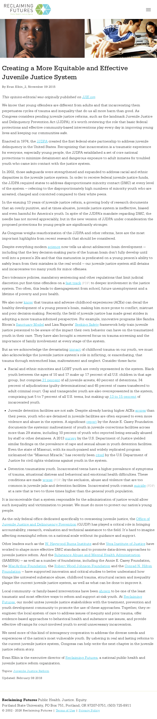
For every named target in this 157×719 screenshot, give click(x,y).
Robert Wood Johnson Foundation (82, 566)
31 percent (50, 380)
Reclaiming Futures (81, 658)
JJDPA (42, 141)
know (28, 302)
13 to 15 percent (123, 397)
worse (48, 480)
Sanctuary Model (30, 324)
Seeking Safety (87, 324)
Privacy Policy (89, 710)
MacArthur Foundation (27, 566)
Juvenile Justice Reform (31, 671)
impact (75, 349)
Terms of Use (65, 710)
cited (100, 455)
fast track (73, 283)
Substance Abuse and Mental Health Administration (97, 555)
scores (140, 410)
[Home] (27, 9)
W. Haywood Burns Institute (68, 544)
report (91, 422)
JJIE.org (88, 97)
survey (70, 438)
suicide (140, 485)
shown (104, 591)
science (54, 247)
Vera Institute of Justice (126, 544)
